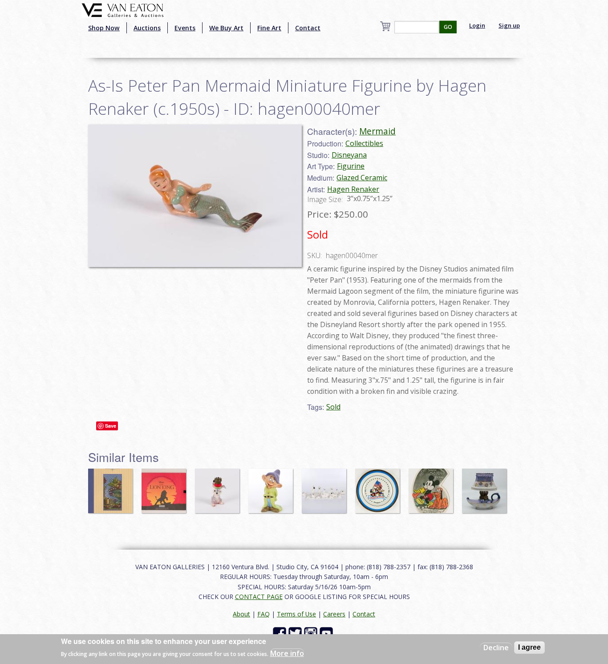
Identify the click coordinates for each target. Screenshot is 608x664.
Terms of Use (296, 614)
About (241, 614)
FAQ (263, 614)
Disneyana (349, 155)
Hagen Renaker (353, 189)
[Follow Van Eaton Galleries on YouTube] (327, 633)
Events (184, 28)
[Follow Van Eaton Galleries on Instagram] (312, 633)
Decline (496, 647)
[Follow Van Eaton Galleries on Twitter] (296, 633)
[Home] (122, 9)
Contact (307, 28)
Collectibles (364, 143)
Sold (333, 407)
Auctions (147, 28)
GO (448, 27)
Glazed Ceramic (361, 177)
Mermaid (377, 131)
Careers (334, 614)
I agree (529, 647)
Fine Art (269, 28)
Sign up (509, 25)
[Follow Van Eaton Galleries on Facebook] (280, 633)
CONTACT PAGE (259, 596)
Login (477, 25)
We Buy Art (226, 28)
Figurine (351, 166)
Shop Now (104, 28)
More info (287, 653)
